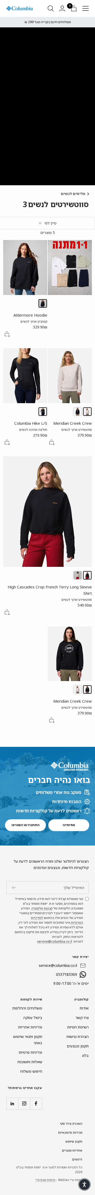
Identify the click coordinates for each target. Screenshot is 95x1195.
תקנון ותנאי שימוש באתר (27, 1039)
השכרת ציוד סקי (71, 1123)
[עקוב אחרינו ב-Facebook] (36, 1103)
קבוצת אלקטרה (42, 908)
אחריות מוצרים (72, 1150)
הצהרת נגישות (77, 1036)
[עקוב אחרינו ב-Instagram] (24, 1103)
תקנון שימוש (73, 1141)
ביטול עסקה (32, 1017)
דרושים (77, 1159)
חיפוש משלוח (31, 1071)
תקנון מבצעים (78, 1045)
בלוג (85, 1055)
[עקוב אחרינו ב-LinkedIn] (12, 1103)
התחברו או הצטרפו (26, 825)
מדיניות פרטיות (30, 1052)
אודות (84, 1008)
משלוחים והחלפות (27, 1008)
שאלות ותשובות (29, 1061)
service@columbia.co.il (54, 941)
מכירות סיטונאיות (70, 1132)
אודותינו (69, 825)
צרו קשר (82, 1017)
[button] (84, 1184)
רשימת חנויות (78, 1026)
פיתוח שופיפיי (45, 1180)
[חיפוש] (51, 8)
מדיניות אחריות (30, 1026)
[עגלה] (74, 8)
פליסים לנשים (73, 193)
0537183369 (66, 974)
